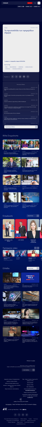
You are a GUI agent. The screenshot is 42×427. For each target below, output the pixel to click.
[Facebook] (12, 76)
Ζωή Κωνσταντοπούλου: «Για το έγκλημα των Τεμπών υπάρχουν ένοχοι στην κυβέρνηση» (29, 153)
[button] (39, 3)
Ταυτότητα (35, 418)
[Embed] (27, 76)
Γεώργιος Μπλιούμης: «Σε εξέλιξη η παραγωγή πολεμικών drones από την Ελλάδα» (10, 171)
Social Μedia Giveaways (29, 422)
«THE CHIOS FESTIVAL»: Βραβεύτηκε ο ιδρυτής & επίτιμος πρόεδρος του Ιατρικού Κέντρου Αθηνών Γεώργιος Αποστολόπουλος (20, 119)
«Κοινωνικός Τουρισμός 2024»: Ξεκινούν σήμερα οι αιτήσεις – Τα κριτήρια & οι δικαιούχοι (29, 206)
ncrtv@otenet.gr (30, 397)
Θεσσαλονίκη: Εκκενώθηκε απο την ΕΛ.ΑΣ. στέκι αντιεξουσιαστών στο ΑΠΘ (29, 171)
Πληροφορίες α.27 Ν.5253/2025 (12, 420)
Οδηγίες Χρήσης (23, 418)
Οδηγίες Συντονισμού (31, 420)
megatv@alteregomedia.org (30, 390)
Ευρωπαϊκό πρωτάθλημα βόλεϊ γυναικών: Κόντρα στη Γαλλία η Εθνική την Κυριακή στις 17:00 (19, 90)
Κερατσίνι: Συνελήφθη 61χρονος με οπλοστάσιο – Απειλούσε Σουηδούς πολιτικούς (10, 188)
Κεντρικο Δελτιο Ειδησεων (33, 241)
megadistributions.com (21, 423)
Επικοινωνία (23, 420)
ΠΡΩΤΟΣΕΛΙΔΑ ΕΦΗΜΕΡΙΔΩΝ (17, 68)
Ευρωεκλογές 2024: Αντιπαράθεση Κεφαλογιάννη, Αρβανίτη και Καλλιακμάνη (11, 153)
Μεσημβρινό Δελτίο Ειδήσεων (32, 258)
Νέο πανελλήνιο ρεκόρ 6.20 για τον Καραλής (12, 113)
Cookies (30, 418)
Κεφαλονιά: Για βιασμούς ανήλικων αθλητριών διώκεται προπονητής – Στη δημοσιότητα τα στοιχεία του (11, 305)
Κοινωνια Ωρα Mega (9, 240)
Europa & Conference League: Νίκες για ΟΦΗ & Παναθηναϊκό (15, 101)
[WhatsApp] (20, 76)
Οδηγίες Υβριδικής (11, 422)
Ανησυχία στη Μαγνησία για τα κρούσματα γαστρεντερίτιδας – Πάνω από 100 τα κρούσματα (11, 206)
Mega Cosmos (20, 422)
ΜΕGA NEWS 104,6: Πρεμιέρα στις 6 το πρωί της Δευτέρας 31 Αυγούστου (17, 124)
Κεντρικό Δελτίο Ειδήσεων (7, 258)
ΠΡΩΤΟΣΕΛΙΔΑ (7, 68)
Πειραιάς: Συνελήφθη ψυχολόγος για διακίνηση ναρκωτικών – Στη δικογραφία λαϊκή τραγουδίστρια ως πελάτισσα (11, 322)
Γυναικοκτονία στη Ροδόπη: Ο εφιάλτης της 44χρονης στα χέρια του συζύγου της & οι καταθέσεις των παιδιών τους (29, 322)
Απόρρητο (41, 424)
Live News (21, 240)
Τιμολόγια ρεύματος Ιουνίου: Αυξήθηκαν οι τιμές (29, 188)
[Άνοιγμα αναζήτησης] (35, 3)
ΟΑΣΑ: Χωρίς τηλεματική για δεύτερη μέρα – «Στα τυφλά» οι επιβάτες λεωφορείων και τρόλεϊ (30, 305)
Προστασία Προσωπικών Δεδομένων (11, 418)
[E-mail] (24, 76)
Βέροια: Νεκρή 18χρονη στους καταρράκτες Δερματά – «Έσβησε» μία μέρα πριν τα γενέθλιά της (11, 340)
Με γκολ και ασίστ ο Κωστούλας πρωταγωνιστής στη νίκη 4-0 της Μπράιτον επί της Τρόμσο (19, 96)
